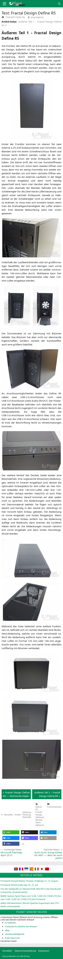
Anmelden (7, 950)
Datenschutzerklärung (25, 950)
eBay (7, 930)
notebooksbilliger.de (14, 934)
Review (38, 819)
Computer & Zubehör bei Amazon (21, 926)
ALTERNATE (10, 922)
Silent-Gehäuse (39, 823)
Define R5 (38, 808)
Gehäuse (39, 817)
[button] (10, 832)
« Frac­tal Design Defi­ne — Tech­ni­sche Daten (16, 794)
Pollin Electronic (12, 937)
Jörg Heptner (37, 17)
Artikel (18, 814)
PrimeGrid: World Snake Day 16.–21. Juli (19, 884)
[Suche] (59, 4)
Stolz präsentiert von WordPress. (16, 956)
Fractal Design (38, 813)
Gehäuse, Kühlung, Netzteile (26, 814)
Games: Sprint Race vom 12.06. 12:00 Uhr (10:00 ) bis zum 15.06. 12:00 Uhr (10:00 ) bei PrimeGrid (30, 897)
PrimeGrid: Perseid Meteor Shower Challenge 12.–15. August (29, 880)
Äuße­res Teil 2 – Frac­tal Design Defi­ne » (47, 794)
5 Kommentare (54, 806)
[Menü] (4, 3)
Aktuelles (8, 814)
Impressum (43, 950)
